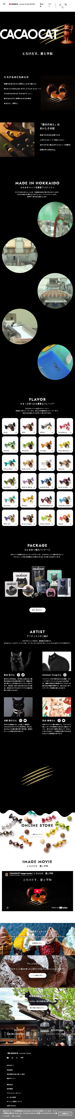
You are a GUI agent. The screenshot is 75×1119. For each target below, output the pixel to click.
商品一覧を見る (37, 610)
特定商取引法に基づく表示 (16, 1074)
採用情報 (10, 1089)
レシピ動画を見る (37, 975)
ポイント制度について (14, 1101)
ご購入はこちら (37, 834)
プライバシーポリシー (14, 1093)
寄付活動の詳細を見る (37, 1008)
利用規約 (10, 1070)
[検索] (62, 7)
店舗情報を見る (37, 943)
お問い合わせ (11, 1106)
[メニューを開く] (4, 4)
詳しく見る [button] (16, 1116)
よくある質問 (11, 1097)
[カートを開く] (65, 4)
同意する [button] (65, 1113)
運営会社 (10, 1085)
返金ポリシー (11, 1078)
